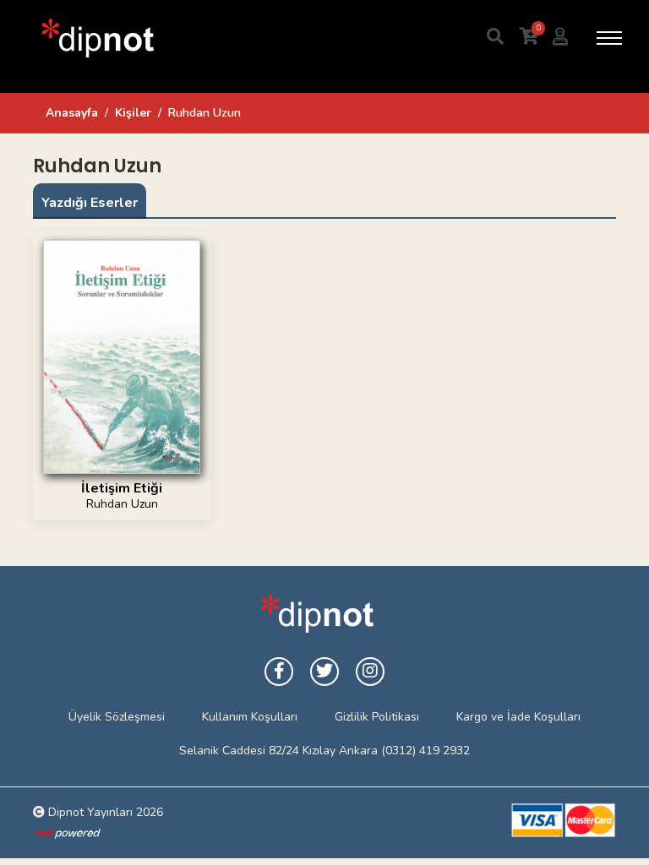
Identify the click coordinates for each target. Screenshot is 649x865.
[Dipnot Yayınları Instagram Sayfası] (370, 671)
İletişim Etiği (121, 488)
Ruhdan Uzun (122, 504)
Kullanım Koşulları (249, 717)
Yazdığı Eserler (89, 202)
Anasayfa (72, 113)
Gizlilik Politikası (377, 717)
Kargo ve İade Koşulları (518, 717)
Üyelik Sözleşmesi (116, 717)
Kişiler (133, 113)
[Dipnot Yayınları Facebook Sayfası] (279, 671)
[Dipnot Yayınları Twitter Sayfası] (324, 671)
